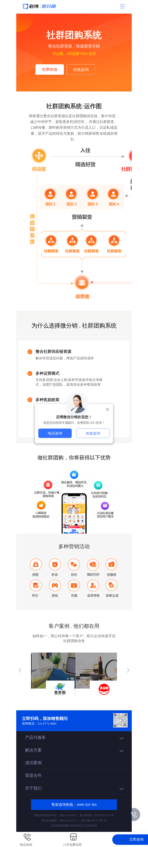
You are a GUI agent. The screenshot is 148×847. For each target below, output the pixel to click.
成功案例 (33, 762)
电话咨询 (55, 433)
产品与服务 (35, 737)
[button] (20, 670)
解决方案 (33, 750)
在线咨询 (81, 70)
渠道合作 (33, 775)
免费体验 (50, 69)
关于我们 (33, 788)
